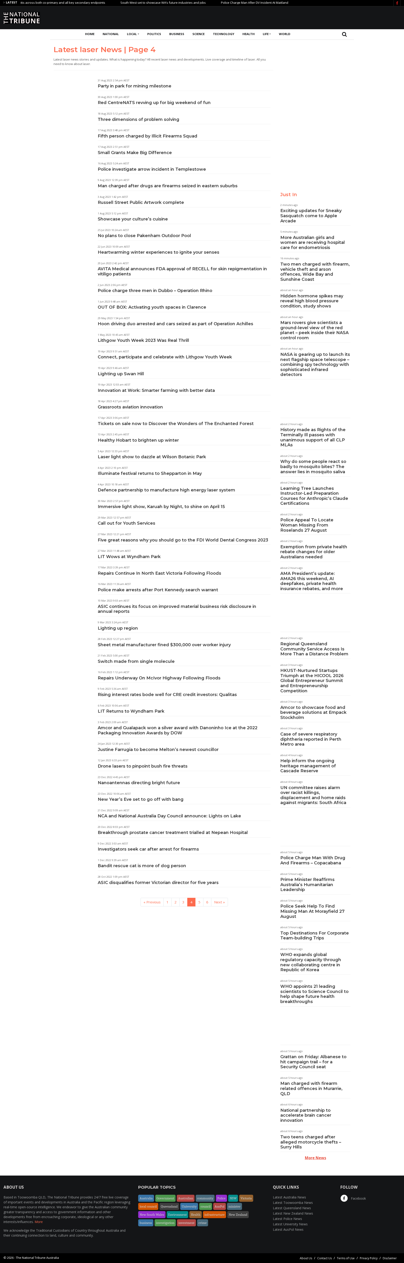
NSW (233, 1198)
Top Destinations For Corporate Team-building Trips (314, 936)
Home (89, 34)
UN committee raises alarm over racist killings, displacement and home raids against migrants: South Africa (313, 795)
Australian (185, 1198)
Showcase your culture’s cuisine (133, 219)
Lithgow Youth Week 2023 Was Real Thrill (143, 340)
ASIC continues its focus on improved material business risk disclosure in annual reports (177, 609)
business (146, 1223)
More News (315, 1157)
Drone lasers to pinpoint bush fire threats (143, 766)
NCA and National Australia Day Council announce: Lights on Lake (169, 816)
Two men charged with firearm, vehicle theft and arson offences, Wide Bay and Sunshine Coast (315, 272)
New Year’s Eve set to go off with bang (141, 799)
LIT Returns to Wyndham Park (131, 711)
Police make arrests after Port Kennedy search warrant (158, 589)
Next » (219, 902)
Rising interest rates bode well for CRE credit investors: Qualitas (167, 694)
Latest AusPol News (288, 1229)
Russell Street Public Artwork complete (141, 202)
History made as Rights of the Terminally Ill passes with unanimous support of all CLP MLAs (313, 437)
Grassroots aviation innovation (130, 407)
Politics (154, 34)
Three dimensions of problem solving (138, 119)
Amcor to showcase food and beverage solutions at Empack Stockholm (313, 712)
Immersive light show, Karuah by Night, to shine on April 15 (161, 506)
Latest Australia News (289, 1197)
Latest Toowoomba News (293, 1202)
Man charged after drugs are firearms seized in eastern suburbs (168, 185)
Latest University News (290, 1224)
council (206, 1206)
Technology (223, 34)
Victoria (246, 1198)
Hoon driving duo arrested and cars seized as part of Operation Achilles (175, 323)
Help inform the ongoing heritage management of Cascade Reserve (308, 765)
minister (234, 1206)
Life (266, 34)
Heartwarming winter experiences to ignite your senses (158, 252)
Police (221, 1198)
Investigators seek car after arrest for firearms (148, 849)
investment (186, 1223)
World (284, 34)
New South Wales (152, 1214)
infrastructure (214, 1214)
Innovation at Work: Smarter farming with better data (156, 390)
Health (248, 34)
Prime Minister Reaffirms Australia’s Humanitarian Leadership (307, 884)
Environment (177, 1214)
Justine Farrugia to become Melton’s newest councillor (158, 749)
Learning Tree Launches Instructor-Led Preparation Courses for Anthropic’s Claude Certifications (314, 496)
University (189, 1206)
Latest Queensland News (292, 1208)
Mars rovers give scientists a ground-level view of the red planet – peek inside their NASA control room (314, 330)
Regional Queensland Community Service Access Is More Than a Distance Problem (314, 649)
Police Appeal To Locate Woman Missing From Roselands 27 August (306, 525)
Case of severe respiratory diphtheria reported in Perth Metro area (310, 739)
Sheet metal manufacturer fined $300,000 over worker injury (164, 644)
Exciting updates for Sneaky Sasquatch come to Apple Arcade (311, 215)
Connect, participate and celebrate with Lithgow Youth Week (165, 357)
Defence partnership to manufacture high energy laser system (166, 490)
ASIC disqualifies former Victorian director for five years (158, 882)
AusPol (219, 1206)
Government (165, 1198)
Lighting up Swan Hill (121, 373)
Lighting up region (118, 628)
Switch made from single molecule (136, 661)
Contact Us (324, 1258)
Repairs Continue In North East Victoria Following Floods (159, 573)
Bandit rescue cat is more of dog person (142, 865)
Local (132, 34)
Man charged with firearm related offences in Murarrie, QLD (311, 1088)
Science (198, 34)
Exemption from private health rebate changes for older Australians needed (313, 551)
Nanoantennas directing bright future (139, 782)
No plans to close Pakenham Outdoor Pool (144, 235)
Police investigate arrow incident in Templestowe (152, 169)
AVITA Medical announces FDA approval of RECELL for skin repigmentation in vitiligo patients (182, 271)
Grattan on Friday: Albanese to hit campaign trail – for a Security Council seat (313, 1061)
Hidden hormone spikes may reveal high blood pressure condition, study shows (311, 301)
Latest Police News (287, 1218)
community (205, 1198)
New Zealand (238, 1214)
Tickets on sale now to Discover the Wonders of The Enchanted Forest (176, 423)
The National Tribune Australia (37, 1258)
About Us (306, 1258)
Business (176, 34)
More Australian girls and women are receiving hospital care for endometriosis (312, 242)
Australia (146, 1198)
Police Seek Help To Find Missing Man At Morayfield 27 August (312, 911)
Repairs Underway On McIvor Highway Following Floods (159, 678)
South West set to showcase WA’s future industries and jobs (141, 2)
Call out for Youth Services (126, 523)
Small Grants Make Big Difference (135, 152)
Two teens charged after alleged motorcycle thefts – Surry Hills (310, 1142)
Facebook (358, 1198)
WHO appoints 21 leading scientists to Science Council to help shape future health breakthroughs (314, 994)
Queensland (169, 1206)
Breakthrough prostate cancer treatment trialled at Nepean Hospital (173, 832)
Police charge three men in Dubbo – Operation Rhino (155, 290)
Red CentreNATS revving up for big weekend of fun (154, 102)
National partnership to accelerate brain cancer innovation (305, 1115)
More (39, 1222)
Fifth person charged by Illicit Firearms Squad (147, 136)
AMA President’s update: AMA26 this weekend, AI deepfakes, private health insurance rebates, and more (311, 581)
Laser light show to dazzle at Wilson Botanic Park (152, 456)
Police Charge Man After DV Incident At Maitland (233, 2)
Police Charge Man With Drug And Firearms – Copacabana (312, 860)
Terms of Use (346, 1258)
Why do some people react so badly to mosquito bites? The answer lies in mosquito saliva (313, 466)
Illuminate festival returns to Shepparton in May (150, 473)
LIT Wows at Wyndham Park (129, 556)
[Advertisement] (315, 17)
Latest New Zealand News (293, 1213)
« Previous (152, 902)
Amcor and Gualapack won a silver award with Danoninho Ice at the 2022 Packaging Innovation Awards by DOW (177, 730)
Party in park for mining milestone (134, 86)
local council (148, 1206)
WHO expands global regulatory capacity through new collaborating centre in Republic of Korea (310, 962)
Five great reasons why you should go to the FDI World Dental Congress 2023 (183, 540)
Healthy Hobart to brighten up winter (138, 440)
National (111, 34)
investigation (165, 1223)
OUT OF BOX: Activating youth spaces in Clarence (152, 307)
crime (202, 1223)
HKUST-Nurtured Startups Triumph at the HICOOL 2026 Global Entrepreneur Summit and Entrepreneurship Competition (312, 680)
